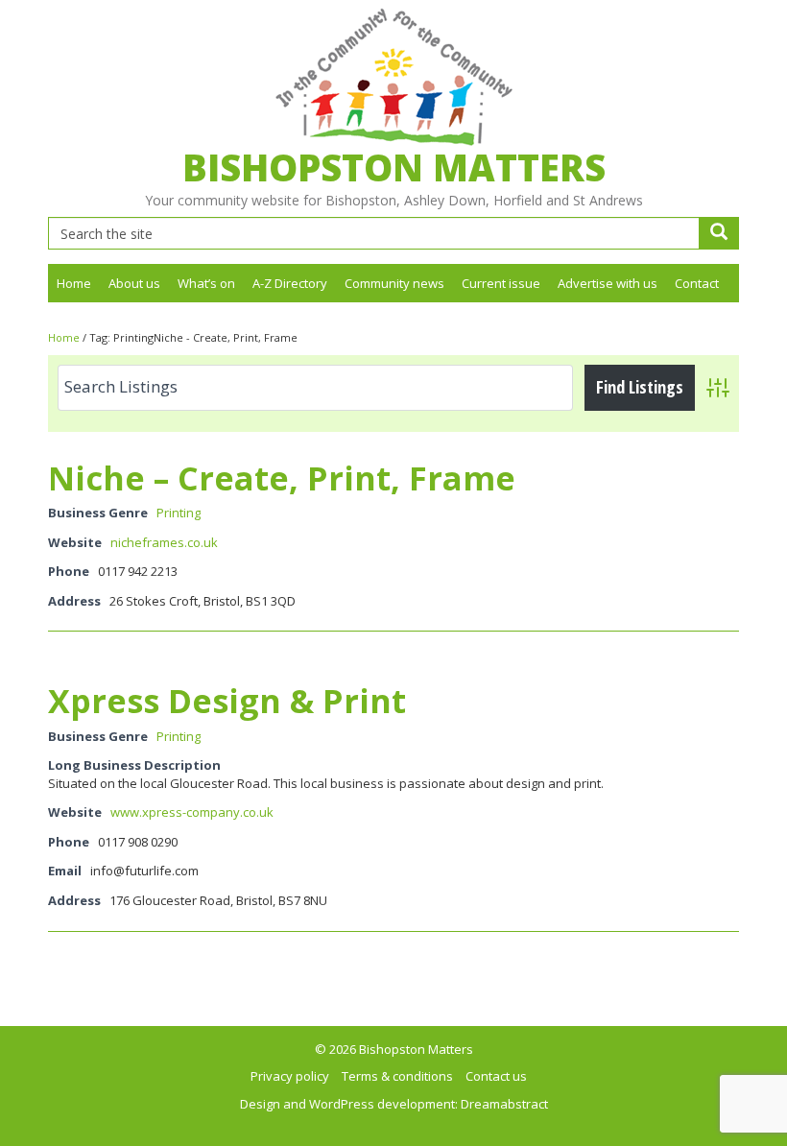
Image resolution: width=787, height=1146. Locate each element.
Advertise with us (607, 283)
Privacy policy (289, 1076)
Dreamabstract (504, 1103)
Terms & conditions (397, 1076)
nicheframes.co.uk (164, 542)
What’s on (206, 283)
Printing (178, 512)
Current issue (501, 283)
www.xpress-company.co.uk (192, 812)
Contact (697, 283)
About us (134, 283)
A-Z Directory (289, 283)
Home (74, 283)
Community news (394, 283)
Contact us (496, 1076)
